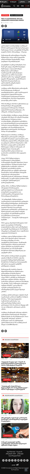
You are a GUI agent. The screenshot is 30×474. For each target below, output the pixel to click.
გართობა (22, 1)
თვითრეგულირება (14, 455)
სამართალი (7, 411)
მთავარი (4, 1)
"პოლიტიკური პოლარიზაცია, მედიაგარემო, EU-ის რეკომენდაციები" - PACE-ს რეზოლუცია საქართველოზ (15, 387)
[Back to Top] (26, 469)
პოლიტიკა (5, 15)
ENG (22, 6)
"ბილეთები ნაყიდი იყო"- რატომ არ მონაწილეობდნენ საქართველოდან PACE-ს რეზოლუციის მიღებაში (13, 363)
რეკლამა (19, 451)
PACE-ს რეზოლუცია (16, 15)
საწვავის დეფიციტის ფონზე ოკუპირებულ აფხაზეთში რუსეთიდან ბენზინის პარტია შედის (13, 443)
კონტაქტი (20, 453)
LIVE (28, 5)
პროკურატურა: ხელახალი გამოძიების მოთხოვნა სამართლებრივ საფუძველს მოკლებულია (14, 419)
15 (3, 460)
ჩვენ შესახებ (11, 451)
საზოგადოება (7, 435)
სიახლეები (13, 1)
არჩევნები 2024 (11, 453)
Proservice (16, 469)
